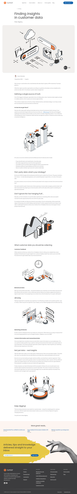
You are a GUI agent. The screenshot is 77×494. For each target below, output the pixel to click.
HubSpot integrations (41, 478)
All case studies (53, 471)
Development (26, 474)
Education (52, 477)
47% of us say (46, 112)
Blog (65, 474)
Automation (26, 477)
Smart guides (67, 471)
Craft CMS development (41, 476)
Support (25, 479)
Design (25, 471)
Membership (53, 474)
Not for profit (53, 479)
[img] (4, 483)
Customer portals (40, 485)
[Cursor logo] (8, 3)
